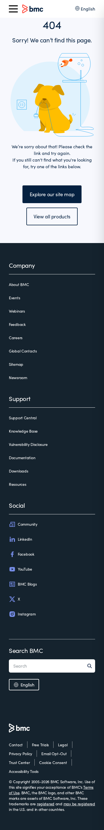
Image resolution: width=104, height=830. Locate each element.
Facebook (26, 554)
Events (14, 297)
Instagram (26, 614)
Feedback (17, 324)
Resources (17, 484)
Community (27, 524)
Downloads (18, 471)
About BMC (19, 284)
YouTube (25, 569)
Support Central (23, 417)
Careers (15, 337)
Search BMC (26, 650)
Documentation (22, 457)
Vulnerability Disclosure (28, 444)
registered (45, 803)
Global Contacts (23, 351)
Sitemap (16, 364)
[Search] (91, 666)
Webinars (17, 311)
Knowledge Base (23, 431)
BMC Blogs (27, 584)
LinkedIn (25, 539)
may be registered (79, 803)
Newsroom (18, 377)
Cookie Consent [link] (53, 762)
